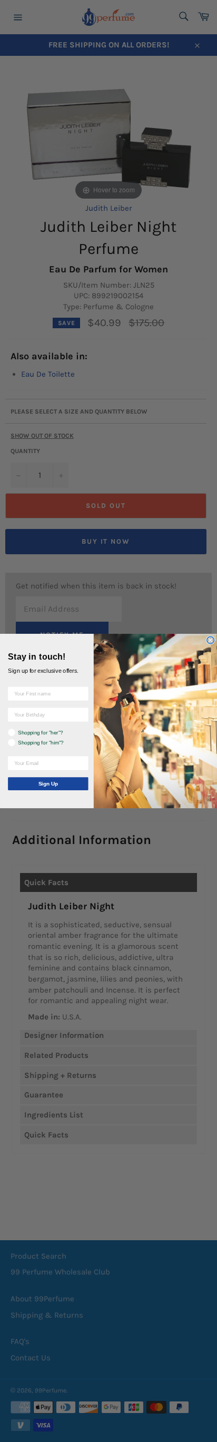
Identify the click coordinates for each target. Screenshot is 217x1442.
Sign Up (48, 784)
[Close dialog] (210, 640)
